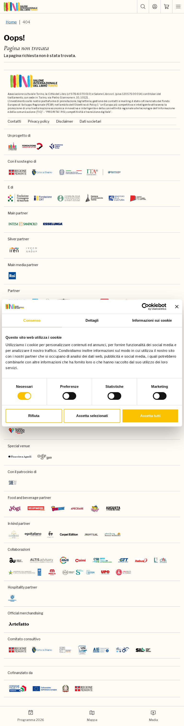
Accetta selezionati (92, 416)
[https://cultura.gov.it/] (117, 198)
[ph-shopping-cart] (166, 6)
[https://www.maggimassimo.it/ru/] (112, 534)
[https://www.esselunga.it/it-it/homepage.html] (53, 224)
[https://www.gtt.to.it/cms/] (123, 560)
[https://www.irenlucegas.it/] (14, 249)
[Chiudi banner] (176, 306)
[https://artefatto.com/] (19, 624)
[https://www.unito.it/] (123, 572)
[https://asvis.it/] (64, 560)
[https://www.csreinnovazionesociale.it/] (102, 560)
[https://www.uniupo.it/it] (105, 572)
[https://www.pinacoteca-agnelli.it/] (20, 456)
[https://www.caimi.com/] (80, 560)
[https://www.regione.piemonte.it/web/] (17, 172)
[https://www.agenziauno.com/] (16, 560)
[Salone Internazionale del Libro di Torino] (21, 6)
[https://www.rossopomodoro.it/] (36, 508)
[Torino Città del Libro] (12, 146)
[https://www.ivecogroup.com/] (31, 249)
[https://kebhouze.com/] (58, 508)
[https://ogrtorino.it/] (44, 456)
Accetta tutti (150, 416)
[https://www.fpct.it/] (56, 146)
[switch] (69, 396)
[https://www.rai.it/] (12, 275)
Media (153, 720)
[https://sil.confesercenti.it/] (143, 649)
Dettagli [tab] (92, 320)
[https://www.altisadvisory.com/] (41, 560)
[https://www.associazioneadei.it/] (65, 649)
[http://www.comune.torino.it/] (42, 172)
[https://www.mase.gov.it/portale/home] (26, 572)
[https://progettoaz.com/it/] (91, 534)
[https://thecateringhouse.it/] (14, 534)
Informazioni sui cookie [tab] (152, 320)
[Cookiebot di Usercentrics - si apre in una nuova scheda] (145, 306)
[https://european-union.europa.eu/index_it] (45, 688)
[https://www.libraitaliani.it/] (123, 649)
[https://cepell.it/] (138, 198)
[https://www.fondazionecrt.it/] (42, 198)
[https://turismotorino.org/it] (17, 430)
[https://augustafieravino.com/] (113, 508)
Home (11, 22)
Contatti (14, 121)
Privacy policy (38, 121)
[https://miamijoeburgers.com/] (95, 508)
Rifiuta (33, 416)
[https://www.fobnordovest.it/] (69, 198)
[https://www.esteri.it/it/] (90, 172)
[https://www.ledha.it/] (160, 560)
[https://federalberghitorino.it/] (12, 598)
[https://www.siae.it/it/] (13, 482)
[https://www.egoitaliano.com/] (33, 534)
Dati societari (90, 121)
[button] (143, 6)
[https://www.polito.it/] (78, 572)
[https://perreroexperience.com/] (50, 534)
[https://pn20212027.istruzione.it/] (18, 688)
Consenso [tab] (31, 320)
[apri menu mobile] (178, 6)
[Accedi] (155, 6)
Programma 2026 (30, 720)
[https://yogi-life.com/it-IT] (15, 508)
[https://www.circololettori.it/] (32, 146)
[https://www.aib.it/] (82, 649)
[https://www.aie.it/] (101, 649)
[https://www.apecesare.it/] (77, 508)
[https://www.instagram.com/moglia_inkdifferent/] (52, 572)
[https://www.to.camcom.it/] (94, 198)
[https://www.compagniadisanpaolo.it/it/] (18, 198)
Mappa (92, 720)
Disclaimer (64, 121)
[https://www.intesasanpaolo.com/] (23, 224)
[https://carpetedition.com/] (69, 534)
